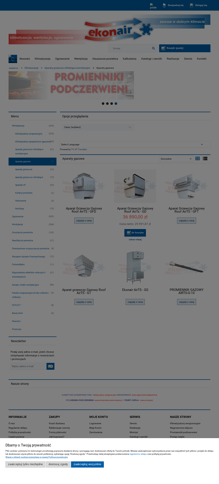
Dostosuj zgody (58, 464)
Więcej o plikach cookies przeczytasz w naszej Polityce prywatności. (36, 457)
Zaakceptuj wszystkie (87, 464)
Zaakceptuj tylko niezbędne (25, 464)
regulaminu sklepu (138, 454)
